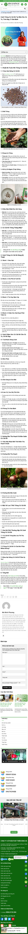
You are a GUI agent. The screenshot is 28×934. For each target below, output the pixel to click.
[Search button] (25, 8)
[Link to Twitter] (9, 919)
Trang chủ (3, 11)
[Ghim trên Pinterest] (13, 597)
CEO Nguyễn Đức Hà (5, 896)
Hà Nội (5, 925)
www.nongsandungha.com (11, 856)
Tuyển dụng (4, 744)
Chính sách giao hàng (6, 866)
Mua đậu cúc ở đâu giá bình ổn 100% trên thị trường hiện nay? (6, 705)
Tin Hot (7, 11)
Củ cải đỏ (3, 56)
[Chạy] (3, 761)
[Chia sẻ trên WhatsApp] (2, 597)
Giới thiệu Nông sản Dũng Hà (7, 893)
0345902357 (11, 786)
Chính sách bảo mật (5, 875)
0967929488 (11, 792)
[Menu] (2, 4)
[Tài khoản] (22, 4)
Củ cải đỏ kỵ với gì (15, 250)
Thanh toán (4, 735)
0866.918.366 (11, 912)
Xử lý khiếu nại (4, 887)
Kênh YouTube (4, 901)
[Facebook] (3, 635)
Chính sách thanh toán (6, 878)
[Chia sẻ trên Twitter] (7, 597)
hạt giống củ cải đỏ (9, 74)
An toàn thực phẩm (6, 723)
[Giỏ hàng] (25, 4)
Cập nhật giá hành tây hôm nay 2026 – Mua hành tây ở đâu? (20, 705)
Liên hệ (2, 898)
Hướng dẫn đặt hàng (5, 882)
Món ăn (3, 731)
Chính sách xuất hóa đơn (6, 873)
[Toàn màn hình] (24, 761)
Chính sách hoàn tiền (5, 871)
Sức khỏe (4, 733)
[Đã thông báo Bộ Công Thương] (4, 859)
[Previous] (2, 818)
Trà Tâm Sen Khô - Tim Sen (13, 931)
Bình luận (4, 652)
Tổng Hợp (4, 742)
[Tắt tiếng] (22, 761)
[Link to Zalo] (5, 919)
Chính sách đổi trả (5, 868)
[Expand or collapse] (26, 52)
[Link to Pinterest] (13, 919)
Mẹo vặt (4, 729)
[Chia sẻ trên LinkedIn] (16, 597)
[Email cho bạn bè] (10, 597)
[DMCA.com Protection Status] (11, 859)
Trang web (4, 677)
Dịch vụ (3, 725)
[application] (14, 756)
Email (4, 672)
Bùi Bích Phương (19, 22)
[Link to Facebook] (2, 919)
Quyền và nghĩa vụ (5, 885)
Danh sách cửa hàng (5, 905)
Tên (3, 666)
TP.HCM (14, 925)
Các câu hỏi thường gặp (6, 880)
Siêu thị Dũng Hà (5, 562)
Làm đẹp (4, 727)
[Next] (25, 818)
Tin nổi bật (4, 740)
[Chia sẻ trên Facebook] (5, 597)
